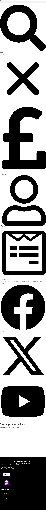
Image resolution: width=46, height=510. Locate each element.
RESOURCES (35, 281)
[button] (23, 2)
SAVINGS (10, 281)
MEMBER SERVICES (26, 281)
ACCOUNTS (16, 281)
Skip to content (3, 0)
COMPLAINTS (4, 500)
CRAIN (2, 502)
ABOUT (41, 281)
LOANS (4, 281)
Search (1, 52)
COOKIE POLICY (4, 491)
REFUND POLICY (4, 505)
